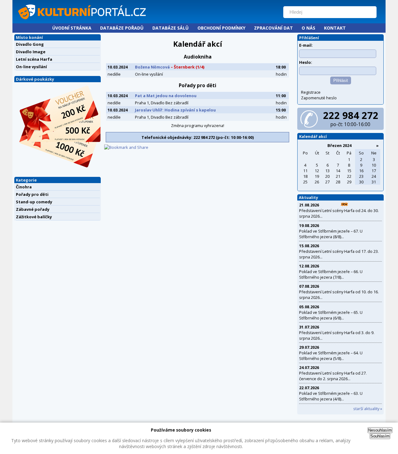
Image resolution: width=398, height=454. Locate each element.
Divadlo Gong (30, 44)
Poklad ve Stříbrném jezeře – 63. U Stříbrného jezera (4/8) (331, 396)
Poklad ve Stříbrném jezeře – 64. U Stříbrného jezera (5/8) (331, 355)
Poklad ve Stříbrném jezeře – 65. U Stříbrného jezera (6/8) (331, 315)
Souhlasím (380, 436)
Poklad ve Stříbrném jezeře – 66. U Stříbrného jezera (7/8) (331, 274)
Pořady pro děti (32, 194)
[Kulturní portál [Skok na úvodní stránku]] (145, 21)
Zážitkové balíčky (34, 217)
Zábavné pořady (32, 209)
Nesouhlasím (380, 430)
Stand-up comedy (34, 202)
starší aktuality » (367, 408)
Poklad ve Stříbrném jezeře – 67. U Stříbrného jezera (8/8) (331, 233)
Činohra (24, 187)
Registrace (311, 92)
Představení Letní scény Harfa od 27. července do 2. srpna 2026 (333, 375)
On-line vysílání (31, 66)
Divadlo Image (30, 51)
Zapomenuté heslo (319, 98)
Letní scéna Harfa (34, 59)
